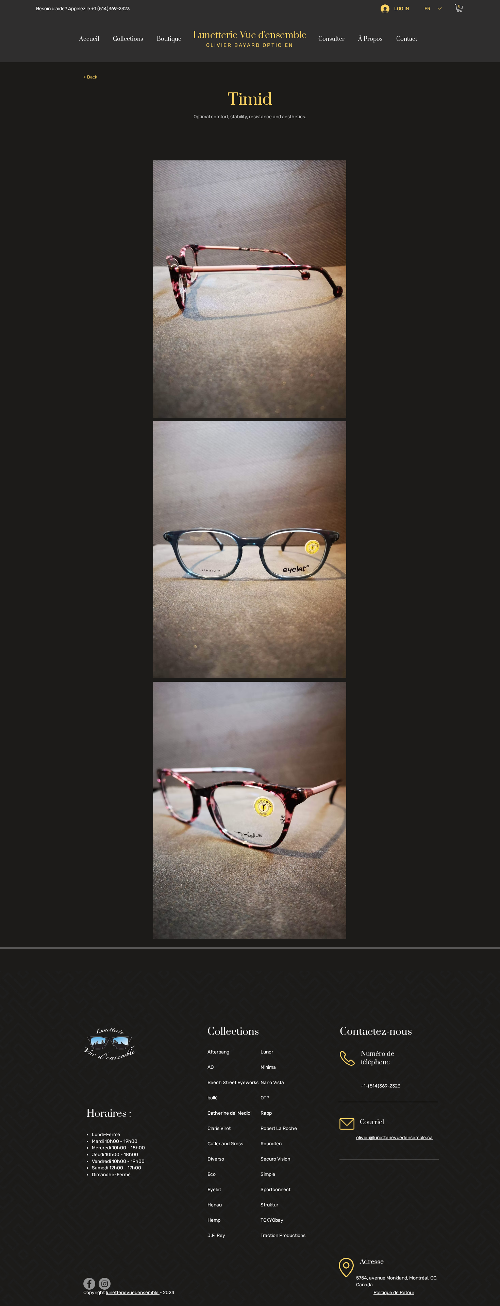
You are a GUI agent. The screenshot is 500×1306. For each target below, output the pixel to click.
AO (210, 1067)
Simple (268, 1174)
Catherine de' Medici (229, 1113)
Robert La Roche (279, 1128)
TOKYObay (272, 1220)
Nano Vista (272, 1082)
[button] (459, 8)
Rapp (266, 1113)
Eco (211, 1174)
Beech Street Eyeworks (231, 1082)
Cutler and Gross (225, 1144)
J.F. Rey (216, 1235)
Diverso (215, 1159)
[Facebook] (89, 1284)
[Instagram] (105, 1284)
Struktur (269, 1205)
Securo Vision (275, 1159)
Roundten (271, 1144)
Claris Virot (219, 1128)
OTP (265, 1098)
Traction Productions (283, 1235)
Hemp (213, 1220)
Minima (268, 1067)
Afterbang (218, 1052)
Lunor (267, 1052)
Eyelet (214, 1189)
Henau (214, 1205)
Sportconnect (275, 1189)
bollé (212, 1098)
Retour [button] (393, 1292)
